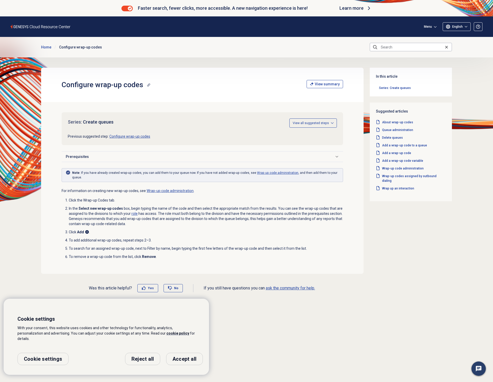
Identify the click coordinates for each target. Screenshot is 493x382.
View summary (327, 84)
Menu (428, 26)
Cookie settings (43, 359)
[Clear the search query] (446, 47)
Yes (151, 288)
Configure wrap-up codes (129, 136)
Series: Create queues (395, 88)
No (176, 288)
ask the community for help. (290, 288)
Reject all (142, 359)
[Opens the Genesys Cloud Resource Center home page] (41, 26)
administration (277, 173)
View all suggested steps (311, 123)
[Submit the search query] (375, 47)
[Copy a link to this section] (148, 85)
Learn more (351, 8)
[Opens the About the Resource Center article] (478, 26)
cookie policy (177, 333)
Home (46, 47)
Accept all (184, 359)
